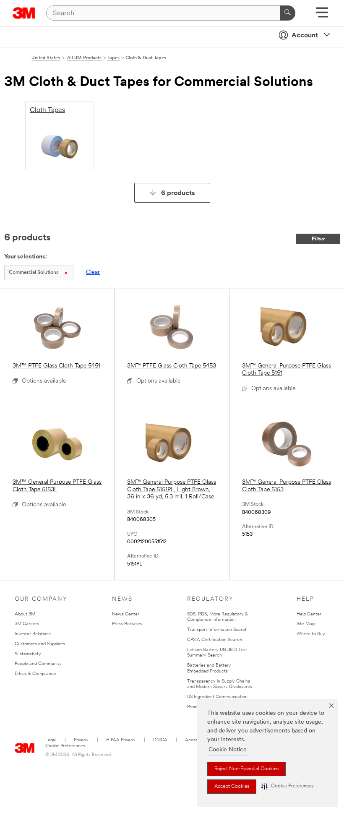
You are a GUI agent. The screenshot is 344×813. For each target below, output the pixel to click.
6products (178, 193)
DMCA (160, 740)
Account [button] (305, 35)
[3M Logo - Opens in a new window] (24, 13)
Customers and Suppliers (40, 644)
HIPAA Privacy (121, 740)
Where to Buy (311, 634)
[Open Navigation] (322, 15)
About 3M (25, 614)
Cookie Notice (227, 750)
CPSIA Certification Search (214, 640)
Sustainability (28, 654)
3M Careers (27, 624)
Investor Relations (33, 634)
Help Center (309, 614)
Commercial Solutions (33, 272)
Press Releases (127, 624)
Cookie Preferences (65, 746)
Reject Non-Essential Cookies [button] (246, 768)
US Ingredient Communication (217, 697)
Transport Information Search (217, 630)
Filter (318, 239)
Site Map (306, 624)
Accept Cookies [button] (231, 786)
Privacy (81, 740)
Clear (93, 272)
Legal (50, 740)
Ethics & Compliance (35, 674)
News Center (125, 614)
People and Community (38, 664)
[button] (287, 786)
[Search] (287, 13)
